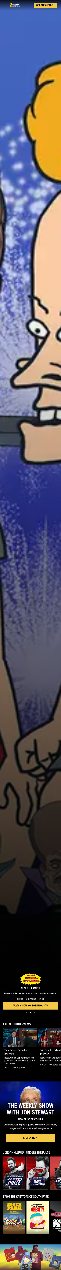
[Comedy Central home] (15, 5)
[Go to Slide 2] (30, 1012)
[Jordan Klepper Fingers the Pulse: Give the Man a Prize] (14, 1173)
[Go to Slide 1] (26, 1012)
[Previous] (1, 1049)
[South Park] (14, 1217)
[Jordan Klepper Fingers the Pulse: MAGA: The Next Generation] (38, 1173)
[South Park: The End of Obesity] (38, 1217)
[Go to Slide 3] (34, 1012)
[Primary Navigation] (5, 5)
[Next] (59, 1049)
